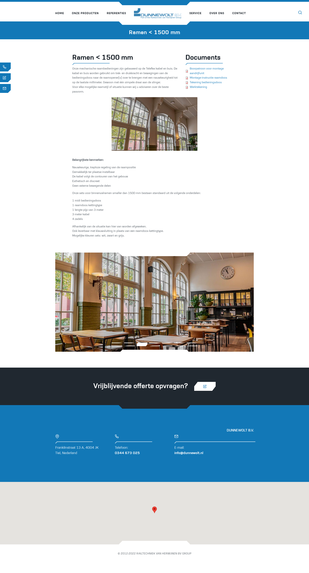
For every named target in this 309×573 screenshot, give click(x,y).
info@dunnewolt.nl (188, 453)
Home (59, 13)
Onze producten (85, 13)
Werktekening (198, 87)
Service (195, 13)
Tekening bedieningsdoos (206, 82)
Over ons (216, 13)
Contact (239, 13)
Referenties (116, 13)
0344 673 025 (127, 453)
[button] (154, 510)
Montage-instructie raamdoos (208, 77)
